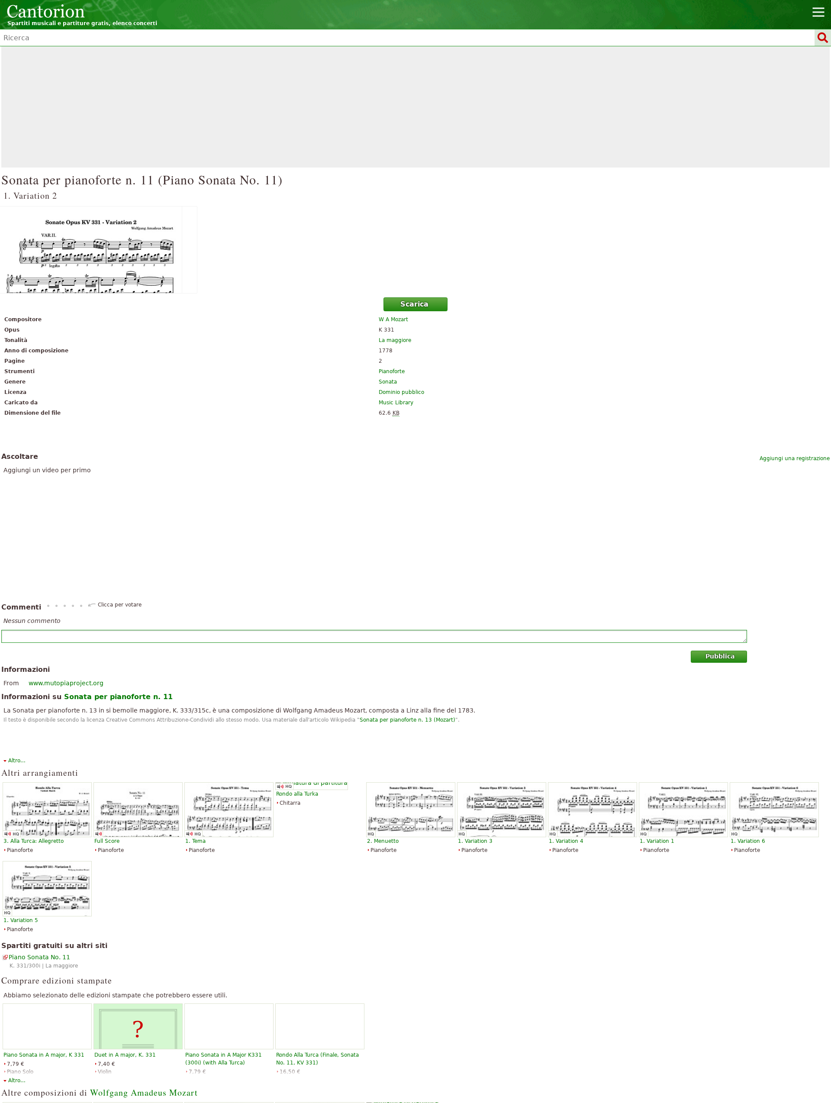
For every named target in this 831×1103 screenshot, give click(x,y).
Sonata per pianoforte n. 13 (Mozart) (407, 720)
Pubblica (719, 656)
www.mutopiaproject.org (66, 683)
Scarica (414, 304)
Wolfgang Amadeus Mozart (144, 1092)
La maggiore (395, 340)
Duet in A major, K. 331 (125, 1055)
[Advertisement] (415, 107)
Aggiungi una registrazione (795, 458)
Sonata (388, 382)
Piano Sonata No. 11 (39, 957)
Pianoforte (392, 371)
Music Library (396, 403)
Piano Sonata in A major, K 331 (43, 1055)
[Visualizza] (415, 249)
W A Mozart (393, 319)
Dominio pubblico (401, 392)
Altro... (17, 761)
